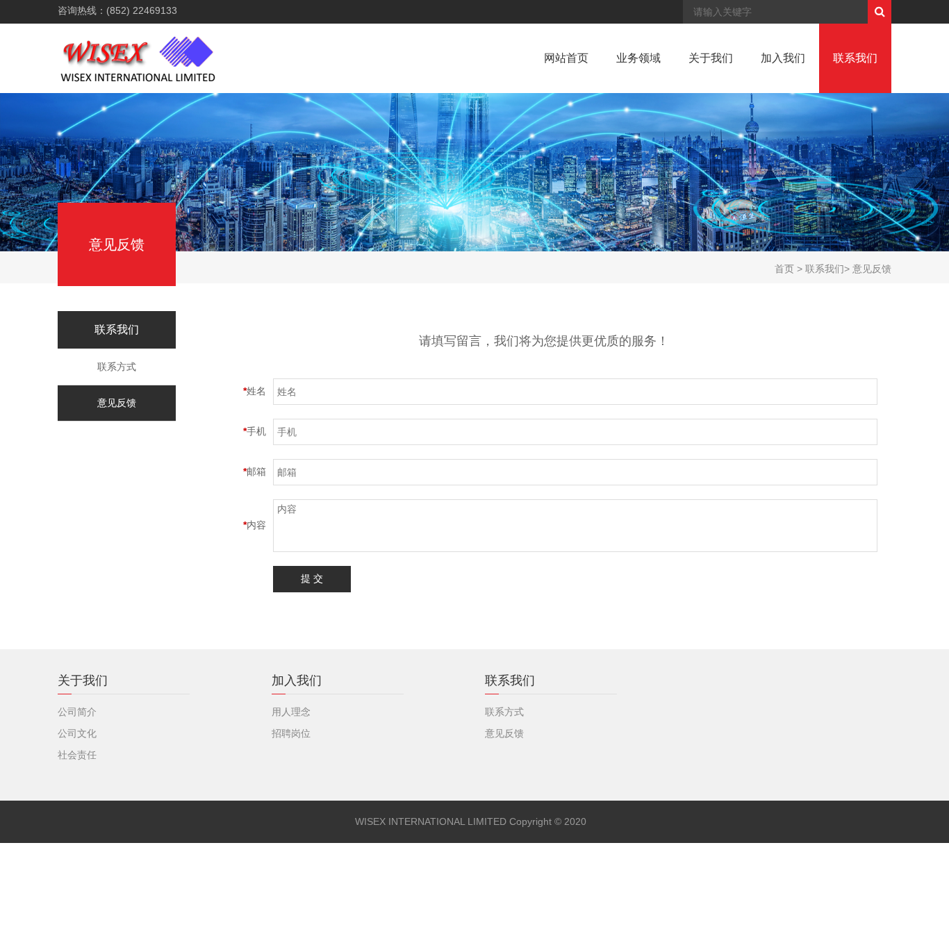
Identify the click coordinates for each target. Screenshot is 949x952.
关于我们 (710, 58)
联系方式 (116, 366)
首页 (784, 268)
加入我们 (783, 58)
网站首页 (566, 58)
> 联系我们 (819, 268)
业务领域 (638, 58)
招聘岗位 (291, 733)
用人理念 (291, 711)
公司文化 (77, 733)
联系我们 (855, 58)
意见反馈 (116, 402)
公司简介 (77, 711)
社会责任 (77, 754)
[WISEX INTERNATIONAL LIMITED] (139, 57)
